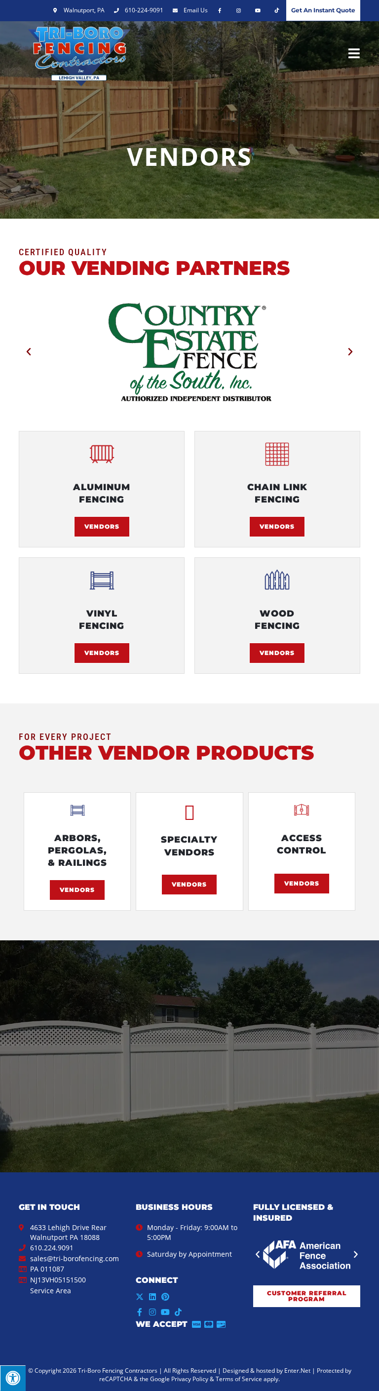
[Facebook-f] (140, 1312)
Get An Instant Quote (323, 10)
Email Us (196, 10)
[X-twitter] (140, 1297)
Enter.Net (297, 1370)
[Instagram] (152, 1312)
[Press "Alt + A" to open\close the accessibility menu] (13, 1378)
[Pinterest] (165, 1297)
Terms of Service (239, 1379)
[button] (29, 352)
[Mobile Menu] (354, 53)
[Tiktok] (178, 1312)
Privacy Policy (189, 1379)
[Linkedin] (152, 1297)
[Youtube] (165, 1312)
